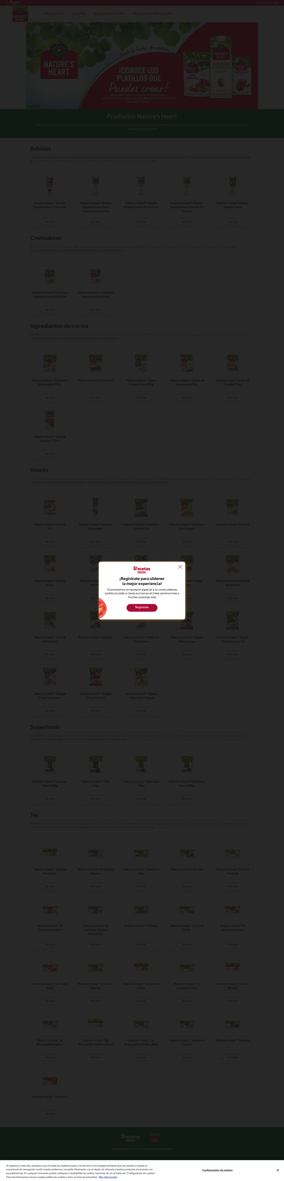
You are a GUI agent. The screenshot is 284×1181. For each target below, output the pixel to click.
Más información (108, 1177)
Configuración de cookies (217, 1170)
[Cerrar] (278, 1170)
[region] (142, 1170)
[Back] (180, 567)
